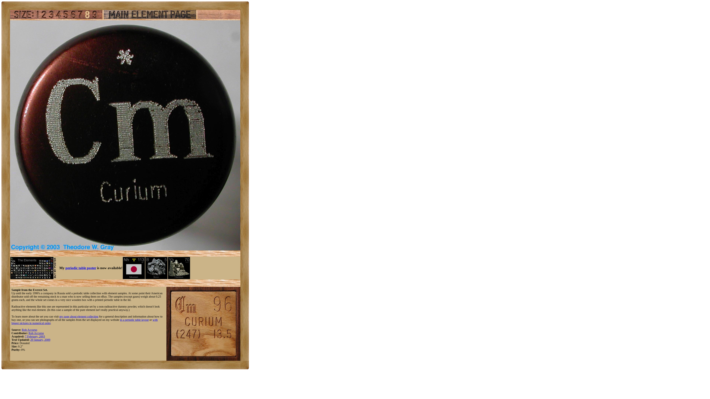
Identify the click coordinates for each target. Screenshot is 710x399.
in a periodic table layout (134, 319)
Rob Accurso (29, 329)
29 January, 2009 (40, 339)
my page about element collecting (78, 316)
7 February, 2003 (35, 336)
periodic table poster (80, 268)
